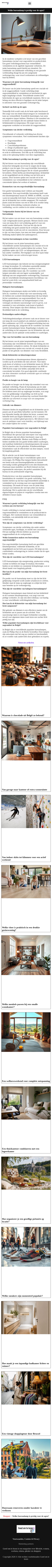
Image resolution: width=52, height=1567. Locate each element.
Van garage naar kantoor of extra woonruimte (24, 789)
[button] (30, 3)
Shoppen (6, 1516)
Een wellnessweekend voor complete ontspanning (26, 1081)
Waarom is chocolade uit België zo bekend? (23, 715)
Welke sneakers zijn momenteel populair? (22, 1296)
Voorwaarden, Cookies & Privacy (26, 1539)
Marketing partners (26, 1544)
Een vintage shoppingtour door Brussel (21, 1433)
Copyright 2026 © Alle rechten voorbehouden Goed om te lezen (26, 1558)
